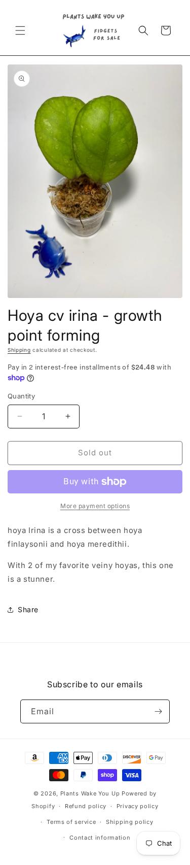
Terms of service (71, 821)
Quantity (21, 396)
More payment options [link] (95, 506)
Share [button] (28, 609)
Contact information (99, 837)
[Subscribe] (158, 711)
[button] (20, 30)
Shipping (19, 350)
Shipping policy (130, 821)
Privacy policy (138, 806)
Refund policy (85, 806)
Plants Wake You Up (90, 793)
